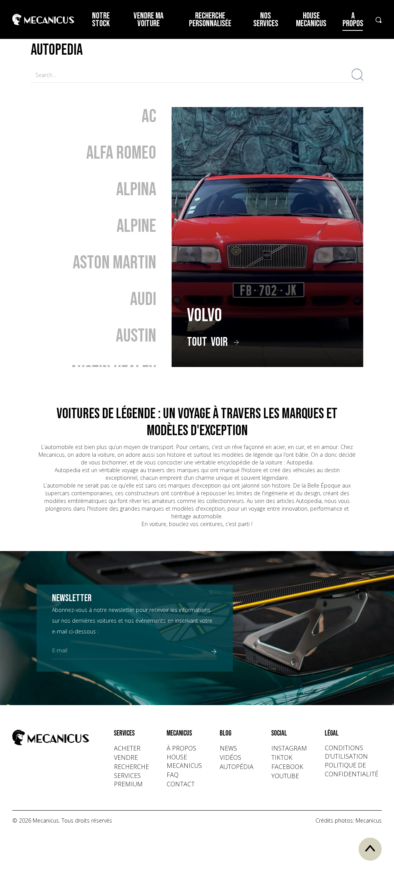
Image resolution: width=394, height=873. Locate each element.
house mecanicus (184, 761)
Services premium (128, 779)
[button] (131, 733)
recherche (131, 766)
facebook (287, 766)
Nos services (265, 20)
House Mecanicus (311, 20)
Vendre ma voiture (149, 20)
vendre (126, 757)
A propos (352, 20)
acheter (127, 748)
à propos (181, 748)
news (228, 748)
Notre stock (101, 20)
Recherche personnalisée (210, 20)
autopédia (237, 766)
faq (173, 775)
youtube (285, 776)
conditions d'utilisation (346, 752)
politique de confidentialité (351, 769)
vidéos (230, 757)
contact (181, 784)
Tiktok (281, 757)
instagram (289, 748)
